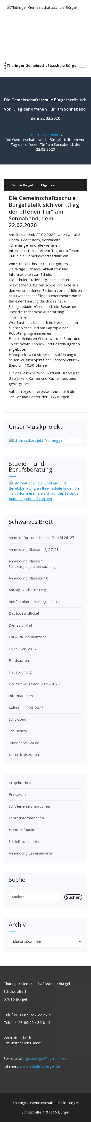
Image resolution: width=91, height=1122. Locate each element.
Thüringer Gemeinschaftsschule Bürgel (42, 66)
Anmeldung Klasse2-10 (28, 578)
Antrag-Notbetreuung (27, 589)
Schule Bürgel (22, 185)
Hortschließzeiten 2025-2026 (34, 684)
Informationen (21, 695)
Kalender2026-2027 (26, 707)
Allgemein (49, 134)
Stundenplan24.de (24, 742)
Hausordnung (20, 672)
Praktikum (17, 794)
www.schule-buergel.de (40, 1066)
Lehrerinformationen (26, 817)
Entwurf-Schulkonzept (27, 636)
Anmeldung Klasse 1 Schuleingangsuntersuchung (32, 564)
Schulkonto (18, 730)
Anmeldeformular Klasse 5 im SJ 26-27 (41, 537)
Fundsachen (19, 660)
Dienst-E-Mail (20, 625)
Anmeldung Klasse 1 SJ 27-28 (34, 549)
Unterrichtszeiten (24, 754)
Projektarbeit (20, 782)
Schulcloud (17, 719)
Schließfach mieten (25, 841)
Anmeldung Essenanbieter (31, 853)
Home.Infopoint (22, 829)
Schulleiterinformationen (29, 806)
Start (30, 134)
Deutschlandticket (24, 613)
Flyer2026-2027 (23, 648)
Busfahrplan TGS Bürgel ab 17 (34, 601)
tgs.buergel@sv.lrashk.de (46, 1058)
